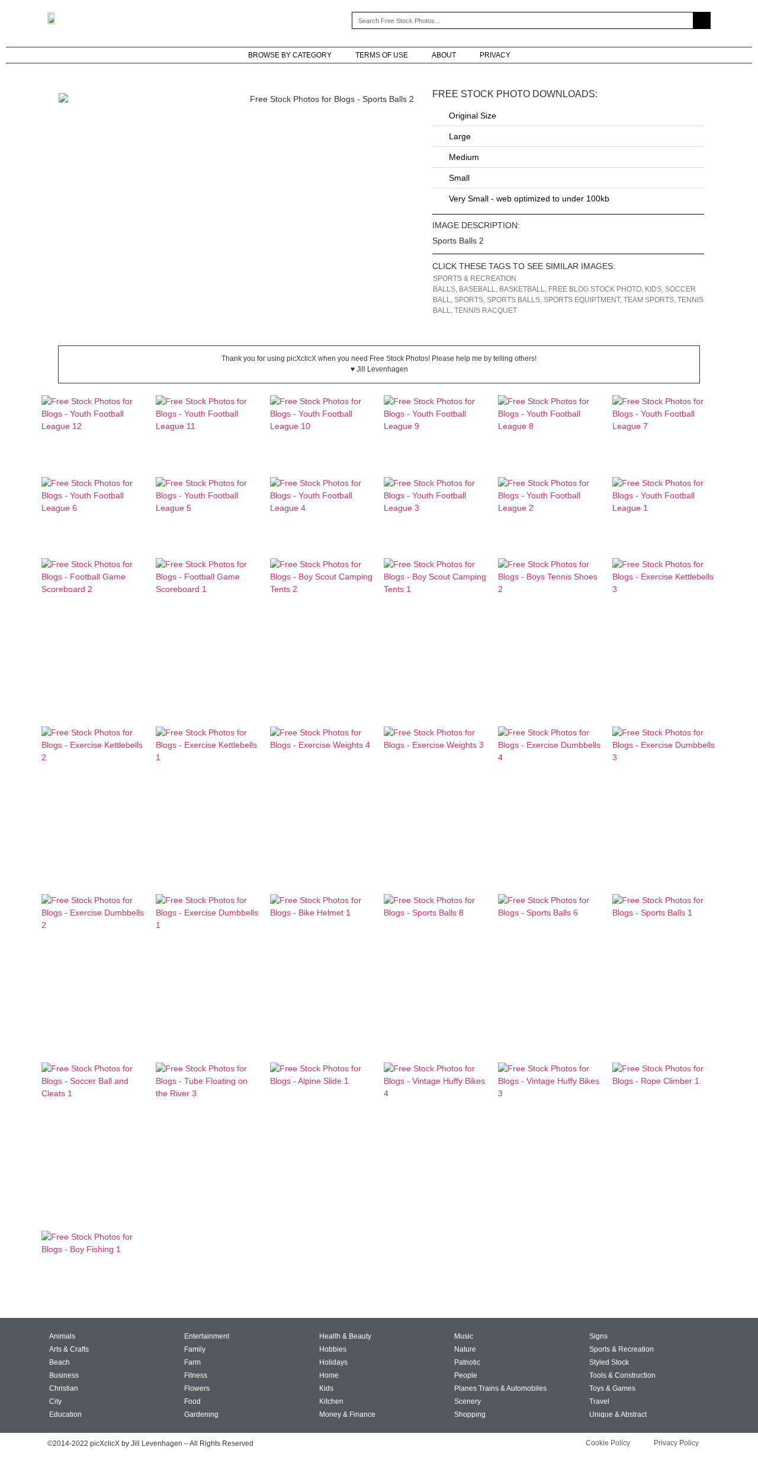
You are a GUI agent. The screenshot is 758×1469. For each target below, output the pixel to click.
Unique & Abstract (618, 1414)
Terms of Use (381, 55)
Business (64, 1375)
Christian (63, 1388)
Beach (59, 1362)
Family (194, 1349)
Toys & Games (612, 1388)
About (444, 55)
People (465, 1375)
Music (463, 1336)
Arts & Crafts (69, 1349)
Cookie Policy (608, 1443)
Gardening (201, 1414)
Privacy (495, 55)
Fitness (195, 1375)
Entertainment (206, 1336)
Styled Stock (609, 1362)
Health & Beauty (345, 1336)
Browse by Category (290, 55)
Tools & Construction (622, 1375)
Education (65, 1414)
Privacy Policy (676, 1443)
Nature (465, 1349)
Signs (598, 1336)
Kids (653, 289)
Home (329, 1375)
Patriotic (467, 1362)
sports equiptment (582, 300)
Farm (192, 1362)
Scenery (467, 1401)
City (55, 1401)
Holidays (333, 1362)
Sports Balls (513, 300)
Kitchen (331, 1401)
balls (444, 289)
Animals (62, 1336)
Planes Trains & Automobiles (500, 1388)
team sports (649, 300)
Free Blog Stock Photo (594, 289)
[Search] (701, 20)
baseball (477, 289)
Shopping (470, 1414)
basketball (522, 289)
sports (468, 300)
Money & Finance (347, 1414)
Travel (599, 1401)
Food (192, 1401)
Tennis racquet (485, 310)
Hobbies (332, 1349)
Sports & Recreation (474, 278)
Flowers (197, 1388)
